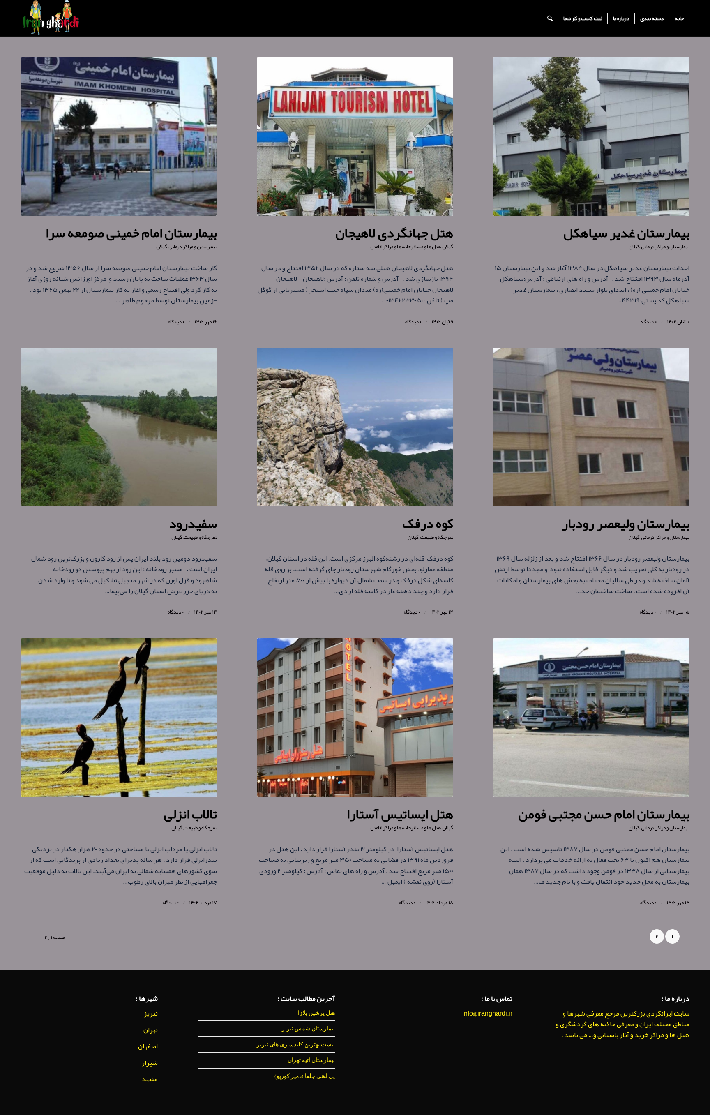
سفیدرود (193, 523)
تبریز (151, 1013)
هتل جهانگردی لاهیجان (394, 232)
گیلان (634, 246)
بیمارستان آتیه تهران (311, 1060)
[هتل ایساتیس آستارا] (355, 717)
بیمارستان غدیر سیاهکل (626, 232)
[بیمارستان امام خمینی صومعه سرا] (119, 136)
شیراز (150, 1062)
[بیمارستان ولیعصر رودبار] (591, 427)
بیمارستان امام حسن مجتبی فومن (604, 814)
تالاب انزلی (190, 814)
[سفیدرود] (119, 427)
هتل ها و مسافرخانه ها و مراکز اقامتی (405, 246)
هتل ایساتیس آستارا (400, 814)
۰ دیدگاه (649, 321)
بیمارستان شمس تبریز (308, 1028)
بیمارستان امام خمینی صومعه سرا (131, 232)
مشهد (150, 1079)
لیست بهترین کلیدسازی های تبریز (296, 1044)
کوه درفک (428, 523)
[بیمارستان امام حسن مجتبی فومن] (591, 717)
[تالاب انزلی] (119, 717)
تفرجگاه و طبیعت (436, 537)
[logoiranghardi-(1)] (50, 18)
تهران (150, 1030)
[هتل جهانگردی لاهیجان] (355, 136)
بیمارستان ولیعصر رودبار (625, 523)
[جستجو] (550, 18)
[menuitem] (679, 18)
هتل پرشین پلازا (316, 1012)
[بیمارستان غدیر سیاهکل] (591, 136)
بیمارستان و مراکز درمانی (665, 246)
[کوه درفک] (355, 427)
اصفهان (148, 1046)
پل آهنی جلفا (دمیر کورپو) (304, 1076)
